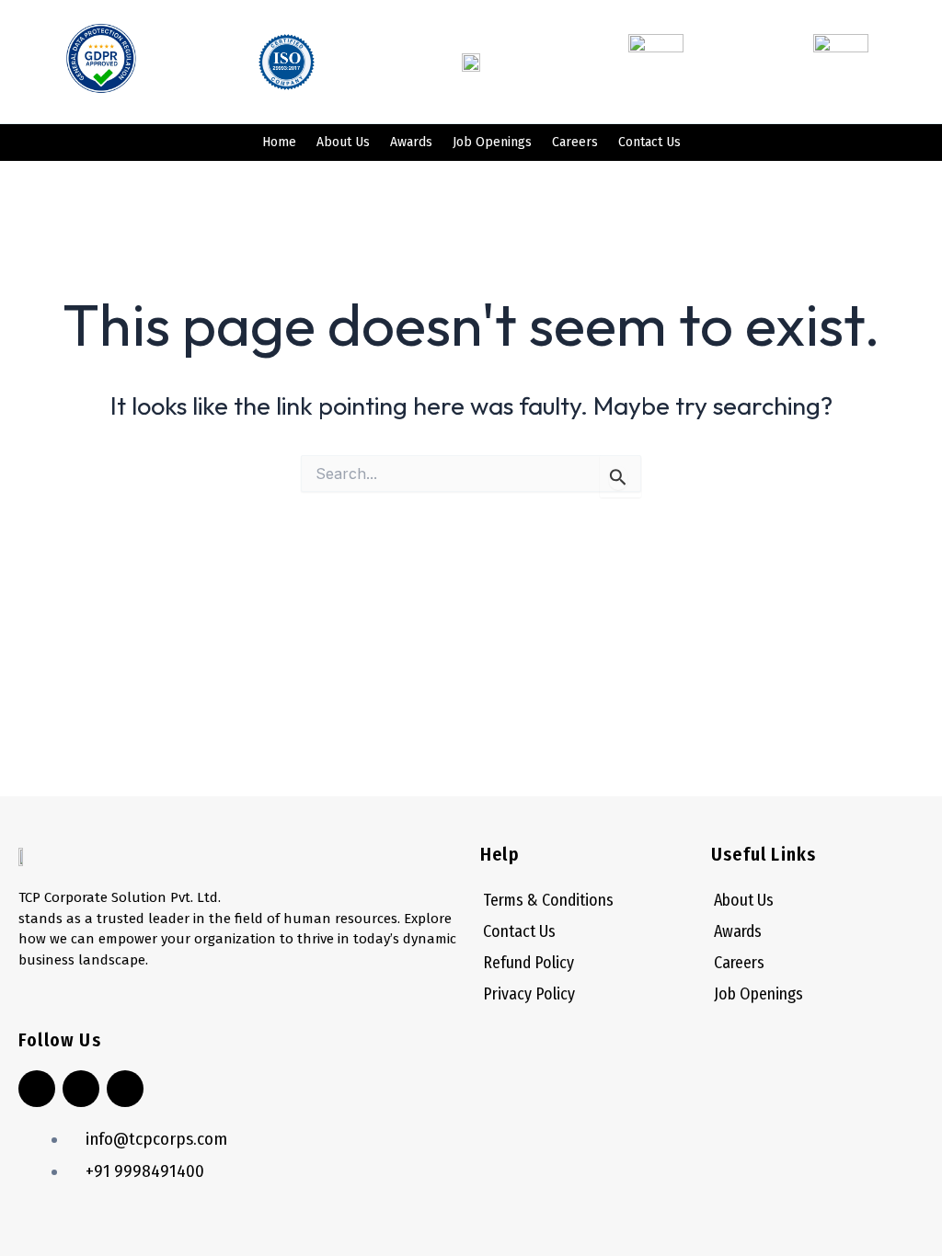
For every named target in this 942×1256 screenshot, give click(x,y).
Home (279, 142)
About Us (343, 142)
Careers (575, 142)
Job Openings (492, 142)
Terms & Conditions (548, 900)
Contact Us (649, 142)
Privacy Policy (529, 994)
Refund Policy (528, 963)
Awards (411, 142)
